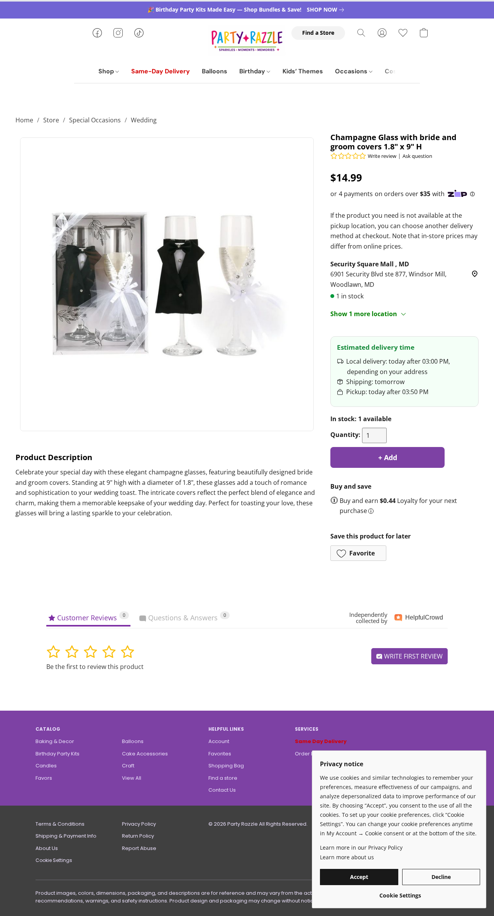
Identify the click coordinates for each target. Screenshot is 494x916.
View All (131, 778)
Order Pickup (311, 753)
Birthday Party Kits (58, 753)
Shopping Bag (226, 765)
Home (24, 120)
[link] (327, 9)
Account (218, 741)
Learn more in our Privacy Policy (361, 847)
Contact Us (222, 790)
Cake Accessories (145, 753)
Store (51, 120)
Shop (106, 71)
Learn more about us (347, 857)
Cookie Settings (54, 860)
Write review (382, 155)
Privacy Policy (139, 824)
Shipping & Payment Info (66, 836)
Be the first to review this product (95, 666)
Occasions (352, 71)
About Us (47, 848)
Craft (128, 765)
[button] (247, 40)
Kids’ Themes (303, 71)
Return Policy (138, 836)
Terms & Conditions (60, 824)
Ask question (417, 155)
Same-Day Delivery (160, 71)
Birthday (253, 71)
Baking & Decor (55, 741)
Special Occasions (95, 120)
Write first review (412, 656)
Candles (46, 765)
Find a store (222, 778)
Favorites (219, 753)
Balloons (214, 71)
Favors (44, 778)
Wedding (144, 120)
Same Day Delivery (321, 741)
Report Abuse (139, 848)
